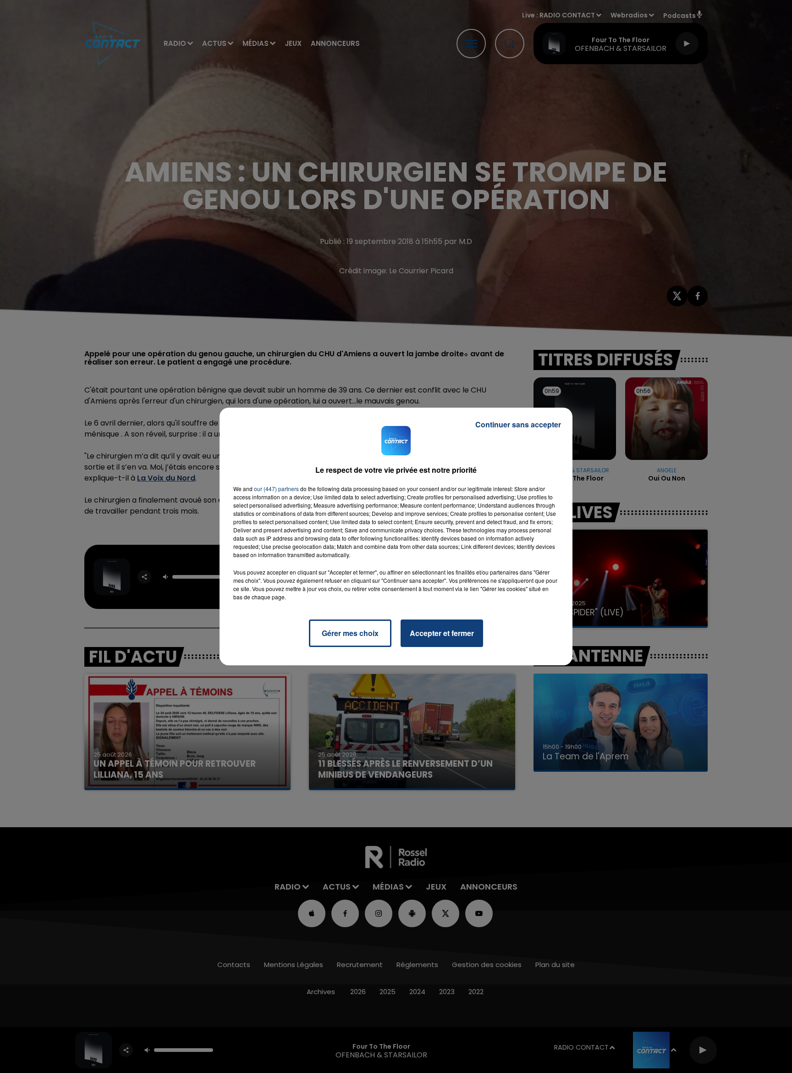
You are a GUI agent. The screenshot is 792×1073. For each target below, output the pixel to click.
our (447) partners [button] (276, 488)
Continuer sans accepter (518, 424)
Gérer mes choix (350, 633)
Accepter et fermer (442, 633)
